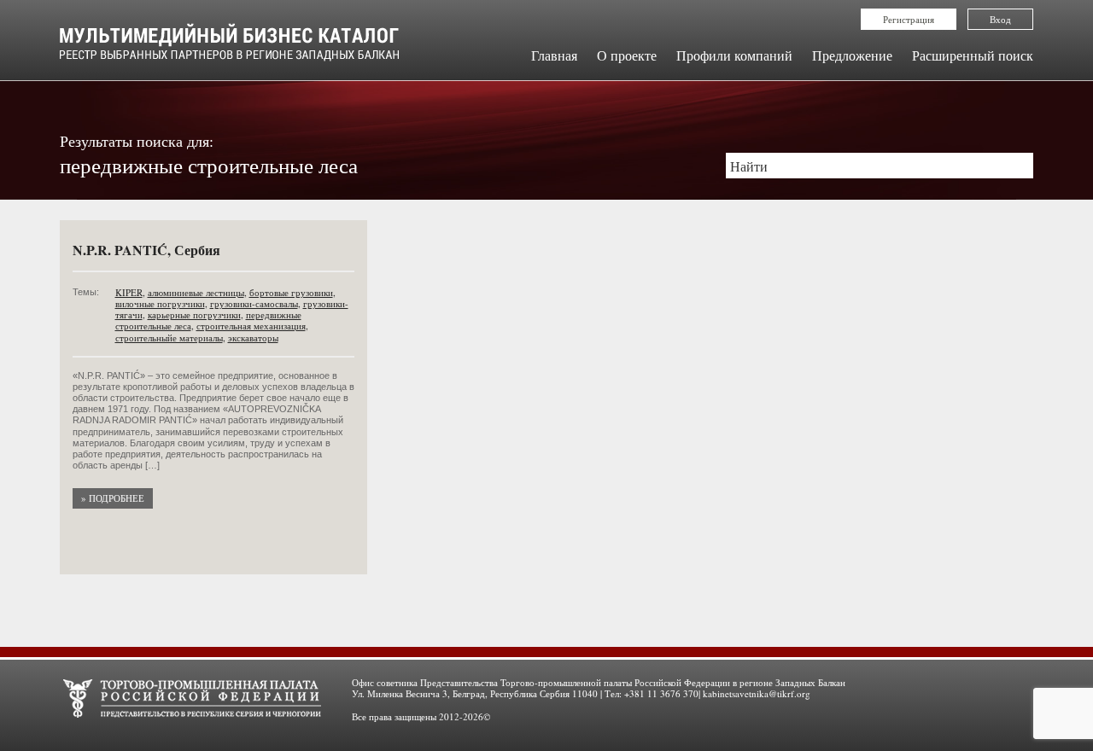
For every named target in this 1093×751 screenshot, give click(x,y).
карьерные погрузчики (194, 314)
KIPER (129, 292)
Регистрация (908, 19)
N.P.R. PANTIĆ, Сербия (146, 249)
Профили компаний (734, 55)
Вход (1000, 19)
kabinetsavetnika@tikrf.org (756, 693)
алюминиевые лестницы (196, 292)
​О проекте (627, 55)
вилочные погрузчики (160, 303)
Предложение (852, 55)
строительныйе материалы (169, 337)
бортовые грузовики (291, 292)
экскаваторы (253, 337)
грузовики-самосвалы (254, 303)
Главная (554, 55)
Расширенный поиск (972, 55)
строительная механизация (251, 325)
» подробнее (112, 498)
